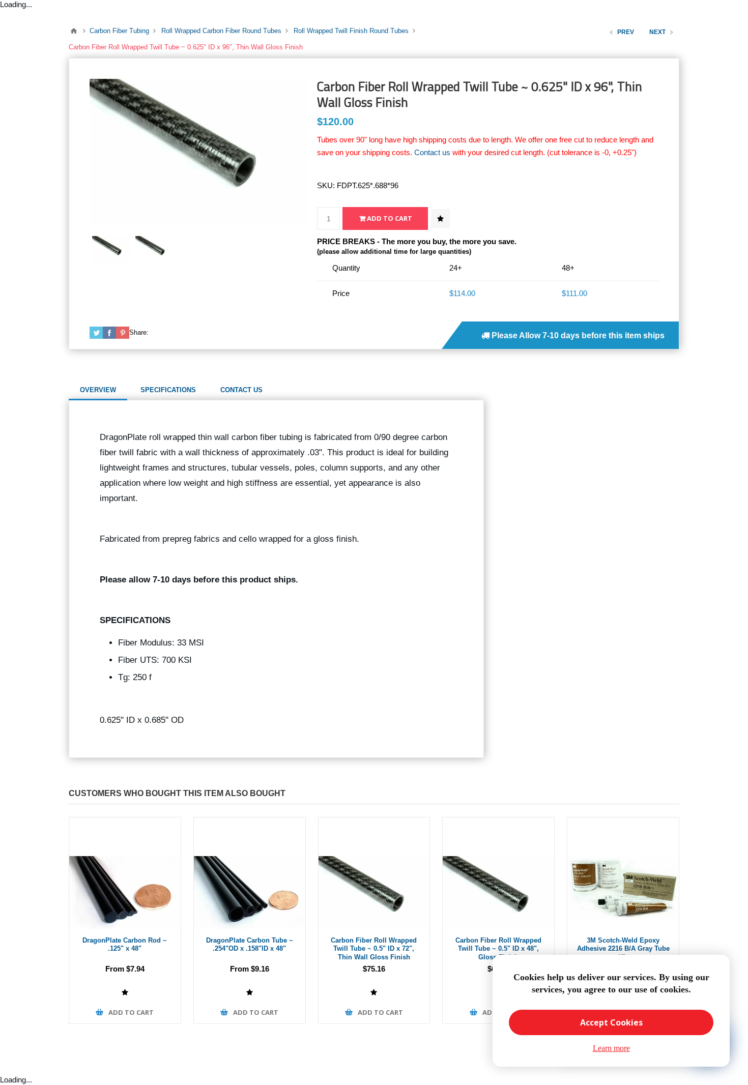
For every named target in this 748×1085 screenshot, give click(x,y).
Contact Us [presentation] (241, 390)
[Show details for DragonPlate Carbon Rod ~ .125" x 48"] (125, 873)
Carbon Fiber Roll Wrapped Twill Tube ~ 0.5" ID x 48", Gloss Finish (498, 948)
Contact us (432, 152)
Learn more (611, 1048)
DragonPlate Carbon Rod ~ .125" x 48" (124, 944)
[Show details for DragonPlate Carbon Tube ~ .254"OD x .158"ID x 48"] (249, 873)
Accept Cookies (611, 1022)
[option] (111, 249)
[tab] (98, 390)
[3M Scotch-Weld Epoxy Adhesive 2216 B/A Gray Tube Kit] (623, 873)
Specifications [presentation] (168, 390)
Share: (139, 332)
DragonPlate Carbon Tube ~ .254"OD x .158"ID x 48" (249, 944)
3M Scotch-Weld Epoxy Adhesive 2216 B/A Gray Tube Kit (623, 948)
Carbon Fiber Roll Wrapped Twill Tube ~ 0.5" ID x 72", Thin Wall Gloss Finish (374, 948)
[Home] (74, 31)
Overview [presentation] (98, 390)
